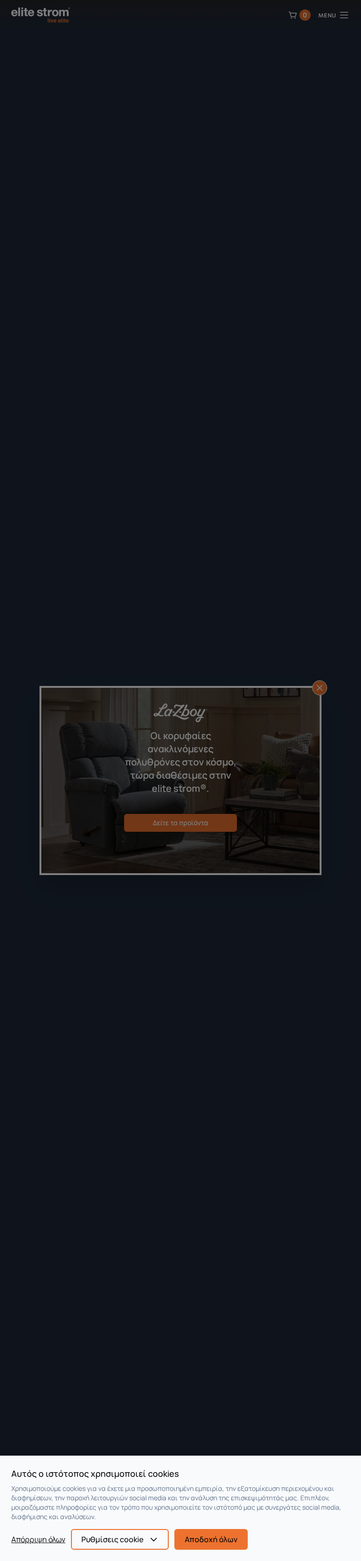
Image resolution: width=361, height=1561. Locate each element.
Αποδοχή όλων (211, 1539)
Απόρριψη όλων (38, 1539)
